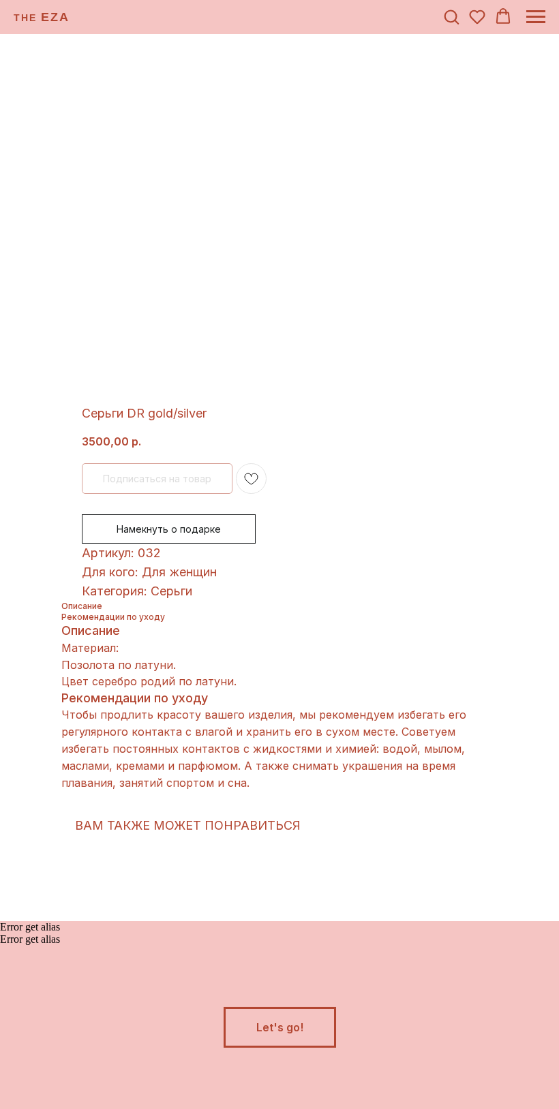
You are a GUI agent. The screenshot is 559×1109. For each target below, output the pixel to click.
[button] (451, 16)
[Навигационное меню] (535, 17)
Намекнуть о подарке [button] (169, 529)
